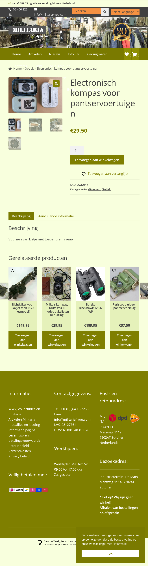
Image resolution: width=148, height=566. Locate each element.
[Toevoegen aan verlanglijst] (13, 270)
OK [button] (110, 553)
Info (71, 54)
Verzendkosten (19, 451)
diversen (94, 189)
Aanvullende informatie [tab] (56, 216)
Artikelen (35, 54)
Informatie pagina (22, 430)
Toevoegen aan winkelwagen (97, 160)
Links (38, 66)
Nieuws (54, 54)
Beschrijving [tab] (21, 216)
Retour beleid (18, 446)
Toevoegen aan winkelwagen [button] (23, 339)
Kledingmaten (97, 54)
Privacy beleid (19, 456)
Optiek (106, 189)
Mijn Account (60, 66)
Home (16, 54)
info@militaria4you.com (72, 419)
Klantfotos (19, 66)
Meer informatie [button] (117, 543)
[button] (56, 83)
